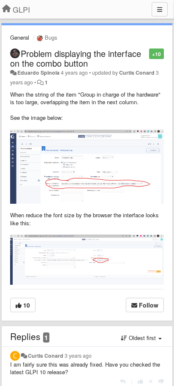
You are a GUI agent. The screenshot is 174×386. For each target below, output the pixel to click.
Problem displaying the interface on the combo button (75, 58)
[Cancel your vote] (151, 381)
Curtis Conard (137, 72)
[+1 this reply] (140, 381)
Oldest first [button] (142, 338)
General (19, 37)
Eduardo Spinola (38, 72)
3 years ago (78, 355)
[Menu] (160, 9)
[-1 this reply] (161, 381)
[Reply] (122, 381)
